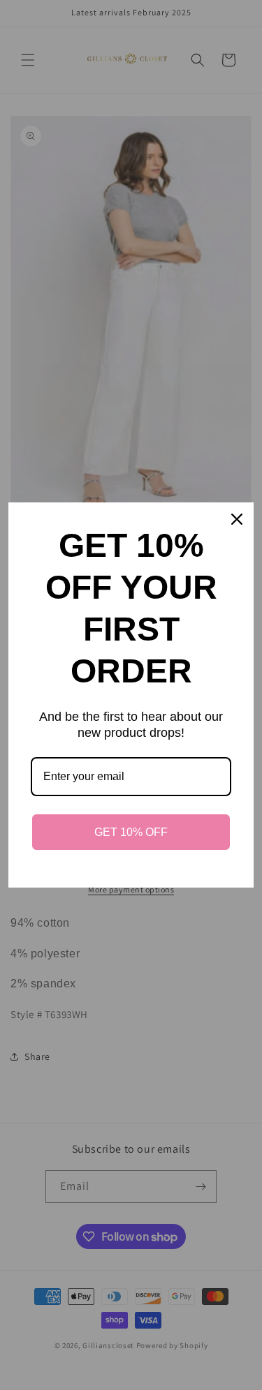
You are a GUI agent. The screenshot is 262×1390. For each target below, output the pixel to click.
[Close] (237, 519)
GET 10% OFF (131, 832)
